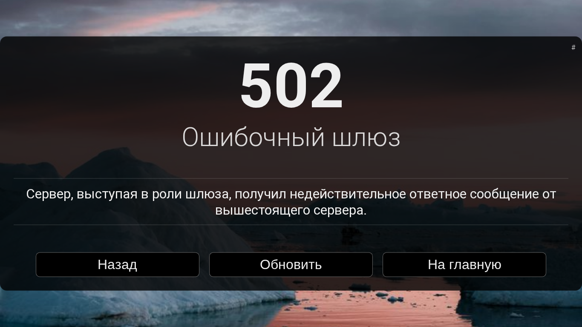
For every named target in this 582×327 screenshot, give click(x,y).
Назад (117, 264)
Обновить (291, 264)
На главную (464, 264)
